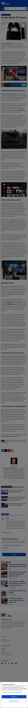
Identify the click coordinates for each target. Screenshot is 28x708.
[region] (14, 695)
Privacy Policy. (19, 692)
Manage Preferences (14, 700)
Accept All (14, 696)
